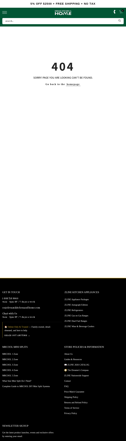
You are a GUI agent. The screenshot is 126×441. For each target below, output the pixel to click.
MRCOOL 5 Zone (10, 375)
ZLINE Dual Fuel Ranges (76, 321)
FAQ (66, 386)
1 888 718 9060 (10, 299)
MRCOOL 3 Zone (10, 365)
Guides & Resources (73, 359)
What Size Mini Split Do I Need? (16, 381)
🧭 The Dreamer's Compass (76, 370)
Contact (67, 381)
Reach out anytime (15, 336)
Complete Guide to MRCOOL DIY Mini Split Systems (26, 386)
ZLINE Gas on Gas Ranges (76, 315)
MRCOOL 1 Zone (10, 354)
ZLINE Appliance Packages (77, 299)
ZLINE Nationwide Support (76, 375)
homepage (73, 84)
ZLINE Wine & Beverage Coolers (79, 326)
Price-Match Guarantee (74, 392)
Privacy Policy (70, 413)
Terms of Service (71, 408)
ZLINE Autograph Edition (76, 305)
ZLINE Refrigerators (74, 310)
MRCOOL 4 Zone (10, 370)
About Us (68, 354)
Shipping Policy (71, 397)
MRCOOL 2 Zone (10, 359)
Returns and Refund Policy (76, 402)
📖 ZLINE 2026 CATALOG (76, 365)
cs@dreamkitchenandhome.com (21, 308)
